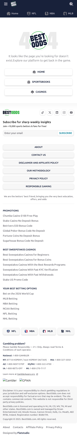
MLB (50, 331)
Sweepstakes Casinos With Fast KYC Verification (30, 269)
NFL (13, 331)
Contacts (18, 427)
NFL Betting (10, 313)
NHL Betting (10, 318)
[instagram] (64, 112)
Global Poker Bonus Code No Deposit (24, 230)
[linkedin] (57, 112)
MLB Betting (10, 298)
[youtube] (71, 112)
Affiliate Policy (34, 427)
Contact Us (39, 155)
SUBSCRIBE (65, 133)
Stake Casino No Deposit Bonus (20, 220)
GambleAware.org (26, 374)
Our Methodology (38, 170)
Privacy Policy (38, 178)
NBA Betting (10, 303)
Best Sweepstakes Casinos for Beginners (26, 254)
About (39, 147)
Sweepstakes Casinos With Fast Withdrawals (28, 274)
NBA (32, 331)
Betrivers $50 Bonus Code (17, 225)
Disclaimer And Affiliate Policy (38, 162)
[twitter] (50, 112)
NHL (68, 331)
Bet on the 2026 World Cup (18, 293)
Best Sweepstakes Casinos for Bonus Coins (27, 259)
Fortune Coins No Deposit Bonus (21, 235)
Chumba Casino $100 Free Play (20, 215)
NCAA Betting (11, 308)
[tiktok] (42, 112)
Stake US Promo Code (15, 279)
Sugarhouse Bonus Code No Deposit (23, 240)
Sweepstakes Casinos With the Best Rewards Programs (34, 264)
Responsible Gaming (38, 186)
